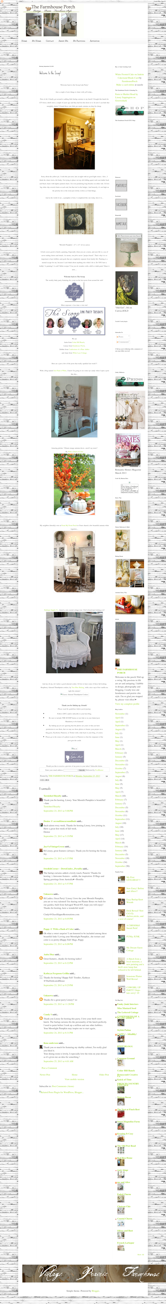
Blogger (95, 1290)
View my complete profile (127, 703)
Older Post (104, 1074)
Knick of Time (124, 1079)
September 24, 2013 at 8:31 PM (58, 1032)
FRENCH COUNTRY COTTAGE (128, 1084)
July (117, 733)
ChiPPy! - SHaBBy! (127, 1034)
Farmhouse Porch (79, 346)
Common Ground (126, 1058)
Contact (50, 41)
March (118, 748)
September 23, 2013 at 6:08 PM (58, 944)
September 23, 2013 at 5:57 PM (58, 883)
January (118, 756)
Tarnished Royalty (52, 795)
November (120, 713)
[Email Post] (106, 775)
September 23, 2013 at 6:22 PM (58, 963)
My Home (36, 41)
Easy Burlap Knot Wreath (134, 901)
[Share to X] (45, 780)
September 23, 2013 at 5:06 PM (58, 810)
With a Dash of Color (75, 451)
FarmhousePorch (129, 81)
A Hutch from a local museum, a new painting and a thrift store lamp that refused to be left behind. (131, 964)
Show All (140, 1254)
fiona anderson (51, 1043)
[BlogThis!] (43, 780)
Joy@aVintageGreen (54, 846)
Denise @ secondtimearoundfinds (60, 821)
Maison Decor (124, 1097)
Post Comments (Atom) (63, 1086)
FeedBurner (99, 770)
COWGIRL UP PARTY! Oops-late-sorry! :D (133, 990)
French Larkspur (125, 1242)
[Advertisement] (28, 72)
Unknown (48, 894)
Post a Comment (49, 1067)
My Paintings (79, 41)
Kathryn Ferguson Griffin (56, 973)
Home (24, 41)
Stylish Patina (124, 1030)
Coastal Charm (124, 1218)
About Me (63, 41)
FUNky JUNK (133, 936)
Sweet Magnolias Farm (128, 1121)
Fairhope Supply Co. (51, 610)
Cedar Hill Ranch (78, 342)
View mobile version (74, 1079)
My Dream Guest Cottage (134, 949)
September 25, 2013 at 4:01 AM (58, 1061)
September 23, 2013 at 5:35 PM (58, 836)
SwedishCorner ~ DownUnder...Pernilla (63, 868)
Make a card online (125, 84)
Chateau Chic (124, 1206)
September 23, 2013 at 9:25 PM (58, 985)
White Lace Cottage (80, 353)
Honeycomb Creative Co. (127, 1075)
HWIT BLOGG (125, 1046)
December (120, 760)
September (120, 725)
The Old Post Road (126, 1145)
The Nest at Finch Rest (128, 1109)
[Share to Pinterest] (48, 780)
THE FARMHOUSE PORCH (127, 671)
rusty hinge (122, 1170)
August (118, 729)
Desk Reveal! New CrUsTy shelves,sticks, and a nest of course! (131, 914)
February (119, 752)
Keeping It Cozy (125, 1133)
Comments (123, 341)
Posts (120, 336)
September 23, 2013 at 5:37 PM (58, 858)
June (117, 737)
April (117, 717)
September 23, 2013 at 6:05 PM (58, 918)
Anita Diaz (49, 954)
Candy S (48, 1014)
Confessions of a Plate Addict (79, 349)
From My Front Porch (69, 525)
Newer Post (45, 1074)
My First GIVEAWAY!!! (133, 878)
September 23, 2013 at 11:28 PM (59, 1004)
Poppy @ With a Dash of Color (59, 929)
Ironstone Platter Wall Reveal (134, 977)
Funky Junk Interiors (127, 1004)
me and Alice (123, 1182)
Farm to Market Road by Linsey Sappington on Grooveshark (126, 97)
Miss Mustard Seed (126, 1008)
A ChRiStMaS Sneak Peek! (133, 927)
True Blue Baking (78, 687)
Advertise (95, 41)
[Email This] (41, 780)
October (119, 768)
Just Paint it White (60, 370)
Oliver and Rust (125, 1230)
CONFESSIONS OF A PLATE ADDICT (128, 1017)
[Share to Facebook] (46, 780)
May (117, 740)
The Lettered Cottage (127, 1012)
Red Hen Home (124, 1157)
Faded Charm (124, 1194)
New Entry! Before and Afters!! (135, 890)
